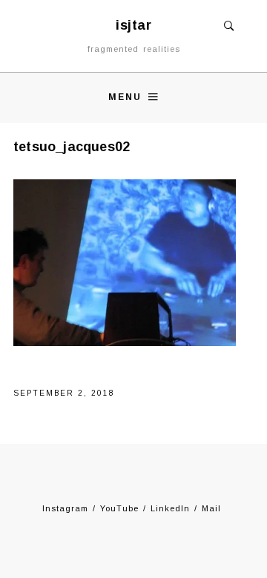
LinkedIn (170, 508)
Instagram (65, 508)
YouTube (119, 508)
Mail (211, 508)
